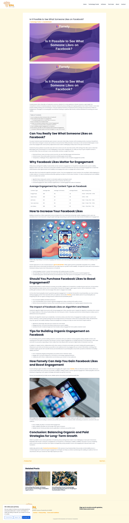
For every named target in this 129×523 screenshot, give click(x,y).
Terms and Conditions (53, 512)
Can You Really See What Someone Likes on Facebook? (43, 117)
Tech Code (111, 4)
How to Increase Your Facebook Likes (39, 121)
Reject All (17, 517)
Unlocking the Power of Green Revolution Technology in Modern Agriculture (37, 488)
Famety (69, 294)
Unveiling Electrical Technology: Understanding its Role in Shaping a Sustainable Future (64, 488)
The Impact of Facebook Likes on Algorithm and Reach (44, 124)
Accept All (26, 517)
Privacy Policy (42, 512)
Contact (123, 4)
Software (103, 4)
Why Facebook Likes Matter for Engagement (41, 118)
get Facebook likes (59, 264)
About (117, 4)
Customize (9, 517)
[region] (17, 512)
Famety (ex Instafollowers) (50, 448)
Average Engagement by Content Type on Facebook (44, 120)
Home (84, 4)
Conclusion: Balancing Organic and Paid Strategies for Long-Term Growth (48, 129)
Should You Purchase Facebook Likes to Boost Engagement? (45, 123)
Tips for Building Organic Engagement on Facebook (42, 126)
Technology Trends (93, 4)
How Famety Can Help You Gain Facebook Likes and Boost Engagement (47, 127)
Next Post (103, 461)
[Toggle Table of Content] (63, 115)
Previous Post (27, 461)
